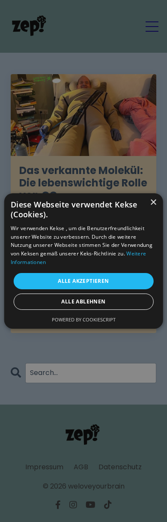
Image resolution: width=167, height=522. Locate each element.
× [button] (153, 202)
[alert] (83, 261)
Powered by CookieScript (84, 319)
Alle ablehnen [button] (83, 301)
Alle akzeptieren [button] (83, 281)
